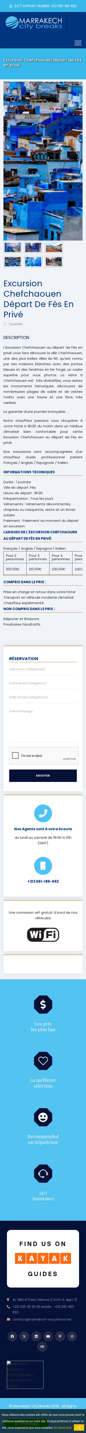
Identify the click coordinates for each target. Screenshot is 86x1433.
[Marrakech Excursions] (34, 22)
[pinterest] (60, 1336)
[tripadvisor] (42, 1346)
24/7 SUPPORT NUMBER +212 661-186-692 (45, 6)
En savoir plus (63, 1427)
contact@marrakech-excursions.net (42, 1319)
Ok (79, 1427)
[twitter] (24, 1336)
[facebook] (12, 1336)
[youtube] (48, 1336)
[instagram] (72, 1336)
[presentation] (16, 161)
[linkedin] (36, 1336)
